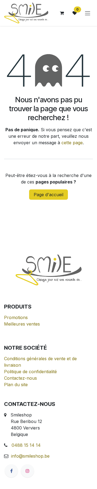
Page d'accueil (48, 194)
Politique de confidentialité (30, 371)
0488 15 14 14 (26, 445)
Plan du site (16, 384)
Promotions (16, 317)
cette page (72, 142)
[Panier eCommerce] (61, 13)
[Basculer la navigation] (87, 13)
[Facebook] (11, 470)
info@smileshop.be (30, 456)
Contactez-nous (20, 378)
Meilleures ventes (22, 324)
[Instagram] (27, 470)
